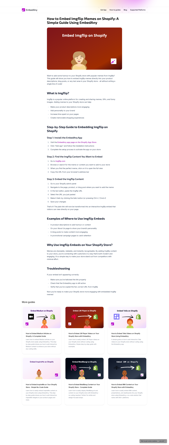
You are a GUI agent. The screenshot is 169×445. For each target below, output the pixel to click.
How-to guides (115, 10)
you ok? (161, 441)
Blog (125, 10)
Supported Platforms (138, 10)
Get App (103, 10)
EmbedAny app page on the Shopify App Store (76, 142)
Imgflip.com (60, 161)
